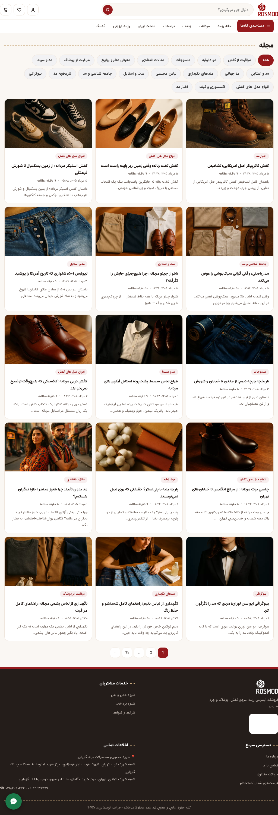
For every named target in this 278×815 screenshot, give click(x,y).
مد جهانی (232, 74)
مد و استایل (260, 74)
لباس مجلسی (166, 74)
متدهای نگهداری (200, 74)
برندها (170, 26)
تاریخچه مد (62, 74)
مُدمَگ (100, 26)
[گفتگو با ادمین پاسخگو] (13, 801)
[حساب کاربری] (33, 9)
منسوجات (183, 60)
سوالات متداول (267, 774)
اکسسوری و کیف (212, 87)
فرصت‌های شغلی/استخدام (259, 783)
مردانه (205, 26)
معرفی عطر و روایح (115, 60)
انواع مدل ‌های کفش (252, 87)
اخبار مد (182, 87)
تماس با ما (270, 765)
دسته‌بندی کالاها (252, 26)
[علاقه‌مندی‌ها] (19, 9)
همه (266, 60)
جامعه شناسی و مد (97, 74)
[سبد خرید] (5, 9)
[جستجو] (108, 10)
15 (127, 652)
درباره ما (272, 756)
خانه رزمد (224, 26)
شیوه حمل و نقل (123, 695)
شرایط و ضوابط (124, 712)
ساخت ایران (146, 26)
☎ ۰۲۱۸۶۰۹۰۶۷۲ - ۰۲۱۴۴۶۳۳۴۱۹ (24, 788)
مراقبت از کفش (239, 60)
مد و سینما (44, 60)
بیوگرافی (35, 74)
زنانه (188, 26)
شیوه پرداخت (125, 703)
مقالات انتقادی (153, 60)
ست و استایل (133, 74)
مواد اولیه (209, 60)
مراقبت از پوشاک (77, 60)
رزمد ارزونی (121, 26)
